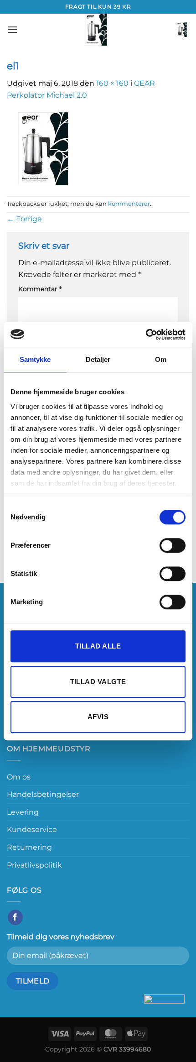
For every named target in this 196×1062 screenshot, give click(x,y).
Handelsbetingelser (43, 794)
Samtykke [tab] (35, 359)
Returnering (29, 847)
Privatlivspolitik (34, 865)
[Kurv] (182, 30)
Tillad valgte (98, 681)
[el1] (43, 148)
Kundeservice (32, 829)
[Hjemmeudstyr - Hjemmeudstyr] (96, 30)
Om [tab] (160, 359)
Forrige (24, 218)
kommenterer (129, 203)
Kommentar (40, 289)
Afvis (98, 717)
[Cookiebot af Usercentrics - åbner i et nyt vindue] (146, 334)
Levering (23, 812)
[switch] (173, 545)
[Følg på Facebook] (15, 917)
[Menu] (12, 29)
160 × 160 (112, 83)
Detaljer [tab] (98, 359)
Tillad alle (98, 646)
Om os (19, 777)
